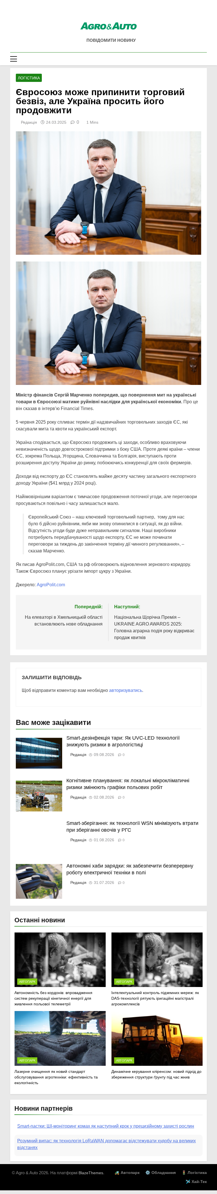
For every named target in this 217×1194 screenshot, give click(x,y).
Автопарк (27, 981)
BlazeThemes (91, 1179)
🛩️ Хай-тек (196, 1188)
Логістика (29, 78)
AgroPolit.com (51, 584)
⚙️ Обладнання (160, 1179)
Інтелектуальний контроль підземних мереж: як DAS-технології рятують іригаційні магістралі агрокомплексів (155, 998)
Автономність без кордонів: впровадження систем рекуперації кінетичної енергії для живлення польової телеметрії (53, 998)
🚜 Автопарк (127, 1179)
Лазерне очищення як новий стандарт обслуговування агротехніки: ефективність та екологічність (56, 1077)
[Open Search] (205, 58)
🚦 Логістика (194, 1179)
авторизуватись (125, 690)
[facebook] (108, 13)
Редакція (29, 122)
